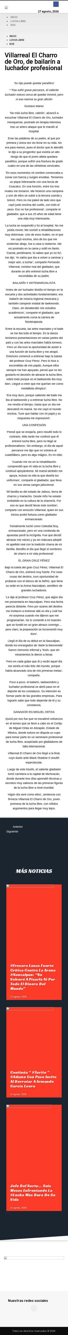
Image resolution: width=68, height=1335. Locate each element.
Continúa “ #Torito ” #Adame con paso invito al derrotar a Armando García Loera (33, 1079)
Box (13, 25)
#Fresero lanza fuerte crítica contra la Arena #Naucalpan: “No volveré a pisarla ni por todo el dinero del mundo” (33, 977)
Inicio (14, 17)
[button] (34, 30)
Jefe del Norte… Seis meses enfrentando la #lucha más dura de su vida (33, 1192)
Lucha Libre (18, 21)
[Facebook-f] (56, 4)
